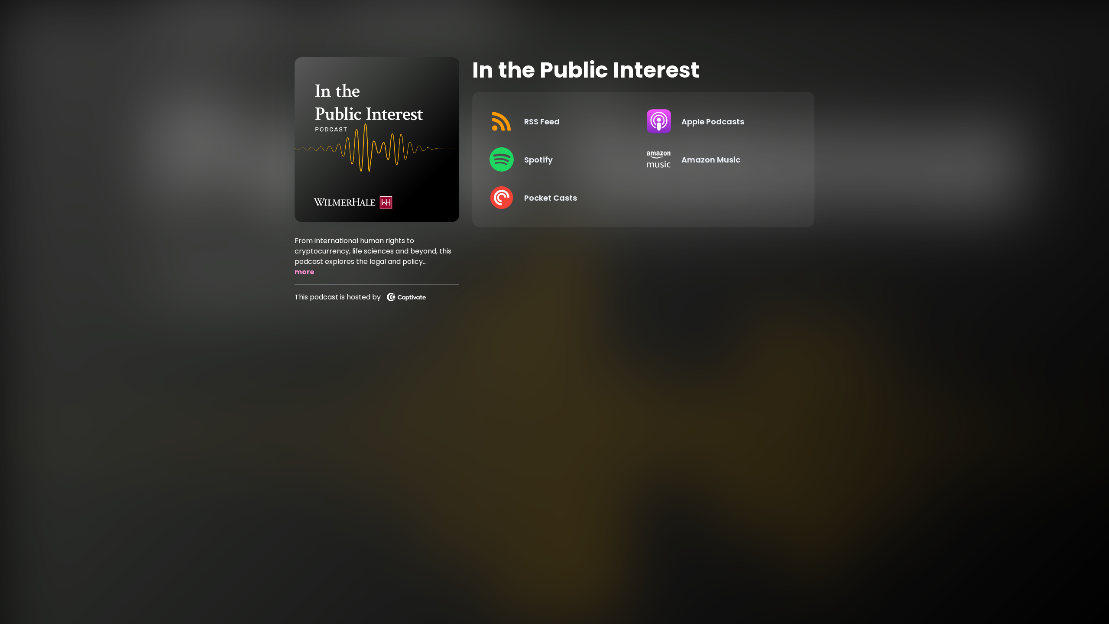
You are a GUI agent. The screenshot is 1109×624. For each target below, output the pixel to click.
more (304, 272)
